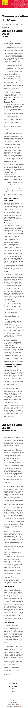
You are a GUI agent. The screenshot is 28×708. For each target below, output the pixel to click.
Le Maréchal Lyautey (14, 686)
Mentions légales (14, 702)
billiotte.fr (19, 706)
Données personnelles (14, 700)
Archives (14, 691)
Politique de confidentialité (14, 697)
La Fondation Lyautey (14, 683)
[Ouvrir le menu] (20, 5)
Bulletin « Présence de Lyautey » (14, 704)
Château (14, 688)
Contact (14, 694)
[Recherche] (24, 5)
